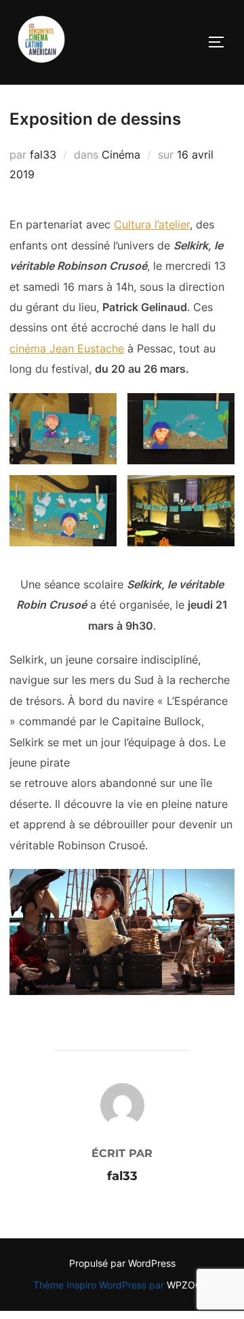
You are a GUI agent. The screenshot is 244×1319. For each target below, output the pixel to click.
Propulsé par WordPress (122, 1263)
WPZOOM (189, 1285)
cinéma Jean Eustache (66, 348)
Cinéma (121, 154)
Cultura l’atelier (152, 224)
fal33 (43, 154)
